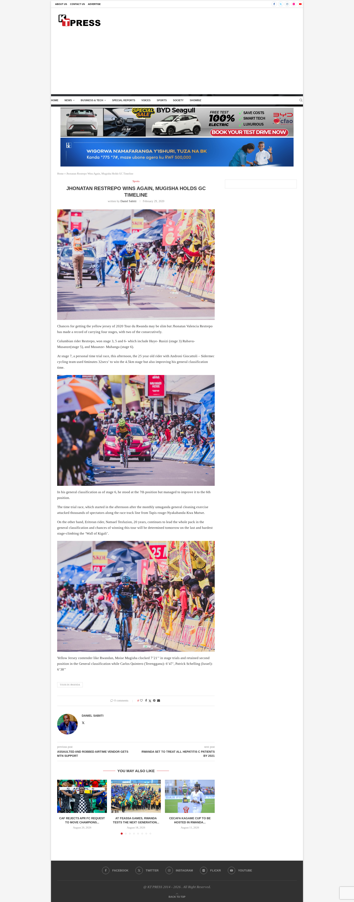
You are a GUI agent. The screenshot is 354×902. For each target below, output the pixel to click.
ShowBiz (195, 100)
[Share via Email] (158, 700)
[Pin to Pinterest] (154, 700)
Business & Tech (92, 100)
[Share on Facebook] (146, 700)
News (68, 100)
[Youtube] (300, 4)
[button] (62, 806)
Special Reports (123, 100)
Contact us (77, 4)
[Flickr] (293, 4)
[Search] (301, 100)
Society (178, 100)
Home (54, 100)
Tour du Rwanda (70, 684)
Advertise (94, 4)
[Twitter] (280, 4)
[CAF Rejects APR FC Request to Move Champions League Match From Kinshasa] (82, 796)
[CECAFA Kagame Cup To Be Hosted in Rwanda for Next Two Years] (190, 796)
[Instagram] (287, 4)
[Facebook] (274, 4)
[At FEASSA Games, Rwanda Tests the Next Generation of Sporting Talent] (136, 796)
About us (61, 4)
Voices (146, 100)
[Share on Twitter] (150, 701)
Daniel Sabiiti (128, 201)
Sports (162, 100)
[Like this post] (141, 700)
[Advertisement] (177, 63)
